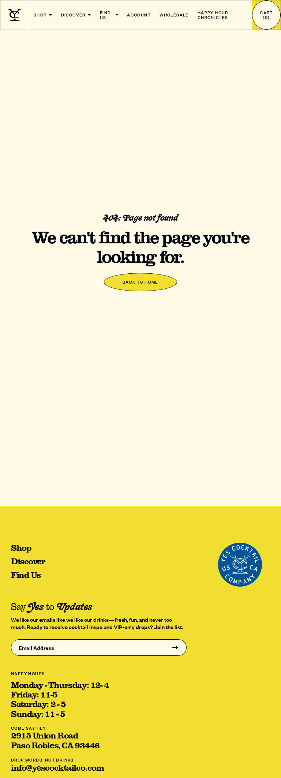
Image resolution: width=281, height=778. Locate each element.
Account (139, 15)
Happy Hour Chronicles (213, 15)
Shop (40, 15)
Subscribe (175, 647)
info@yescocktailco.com (57, 767)
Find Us (105, 15)
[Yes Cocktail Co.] (14, 15)
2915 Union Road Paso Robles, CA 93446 (55, 740)
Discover (73, 15)
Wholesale (174, 15)
